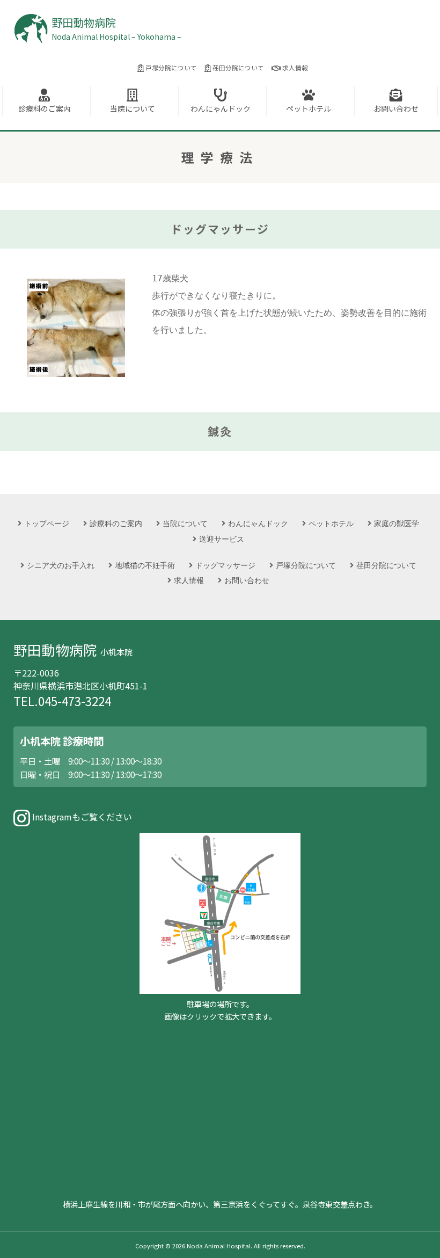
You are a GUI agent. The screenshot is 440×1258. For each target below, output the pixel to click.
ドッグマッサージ (225, 565)
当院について (132, 108)
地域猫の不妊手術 (145, 565)
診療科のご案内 (44, 108)
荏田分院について (237, 67)
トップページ (46, 523)
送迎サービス (221, 539)
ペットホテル (308, 108)
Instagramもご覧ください (81, 816)
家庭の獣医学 (396, 523)
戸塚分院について (170, 67)
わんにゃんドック (220, 108)
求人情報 (294, 67)
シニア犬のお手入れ (60, 565)
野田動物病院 (116, 28)
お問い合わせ (396, 108)
